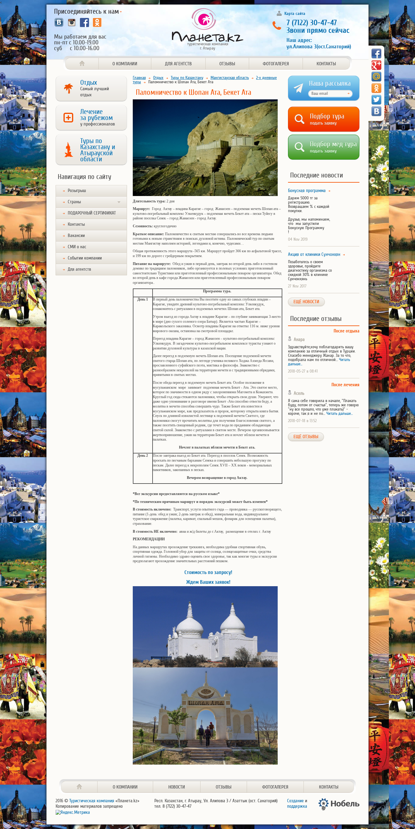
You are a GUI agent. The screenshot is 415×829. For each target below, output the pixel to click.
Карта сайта (294, 13)
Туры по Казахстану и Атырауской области (97, 150)
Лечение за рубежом (97, 117)
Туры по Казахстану (187, 77)
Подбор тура (327, 118)
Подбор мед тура (333, 146)
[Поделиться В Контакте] (376, 111)
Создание (295, 800)
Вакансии (76, 235)
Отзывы (227, 64)
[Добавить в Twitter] (376, 100)
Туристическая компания (91, 800)
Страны (74, 202)
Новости (176, 787)
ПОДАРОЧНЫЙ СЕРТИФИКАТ (92, 213)
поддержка (297, 806)
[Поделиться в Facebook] (376, 53)
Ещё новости (306, 301)
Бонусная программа (307, 191)
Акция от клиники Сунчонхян (314, 255)
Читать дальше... (339, 413)
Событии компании (85, 258)
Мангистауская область (230, 77)
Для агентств (178, 64)
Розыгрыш (77, 190)
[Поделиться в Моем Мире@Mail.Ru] (376, 76)
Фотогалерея (276, 64)
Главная (139, 77)
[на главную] (79, 787)
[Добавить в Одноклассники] (376, 88)
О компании (124, 64)
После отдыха (346, 331)
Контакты (326, 64)
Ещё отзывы (305, 436)
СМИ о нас (77, 246)
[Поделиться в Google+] (376, 65)
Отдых (94, 88)
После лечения (345, 384)
